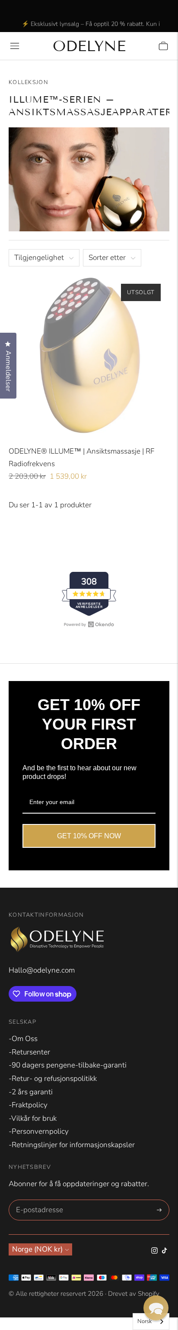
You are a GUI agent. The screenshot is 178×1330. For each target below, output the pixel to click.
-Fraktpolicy (28, 1105)
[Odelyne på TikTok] (164, 1251)
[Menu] (15, 45)
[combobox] (151, 1321)
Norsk (144, 1321)
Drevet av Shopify (133, 1293)
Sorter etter (107, 258)
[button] (155, 1307)
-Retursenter (29, 1052)
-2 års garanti (31, 1092)
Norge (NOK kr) (37, 1249)
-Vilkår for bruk (33, 1118)
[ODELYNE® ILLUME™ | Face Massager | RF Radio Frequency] (89, 355)
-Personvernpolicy (39, 1131)
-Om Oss (23, 1039)
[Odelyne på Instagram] (154, 1251)
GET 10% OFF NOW (89, 836)
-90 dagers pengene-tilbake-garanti (68, 1065)
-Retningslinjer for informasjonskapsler (72, 1145)
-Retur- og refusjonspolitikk (53, 1078)
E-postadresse (38, 1201)
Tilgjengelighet (39, 258)
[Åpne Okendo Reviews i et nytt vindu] (89, 624)
